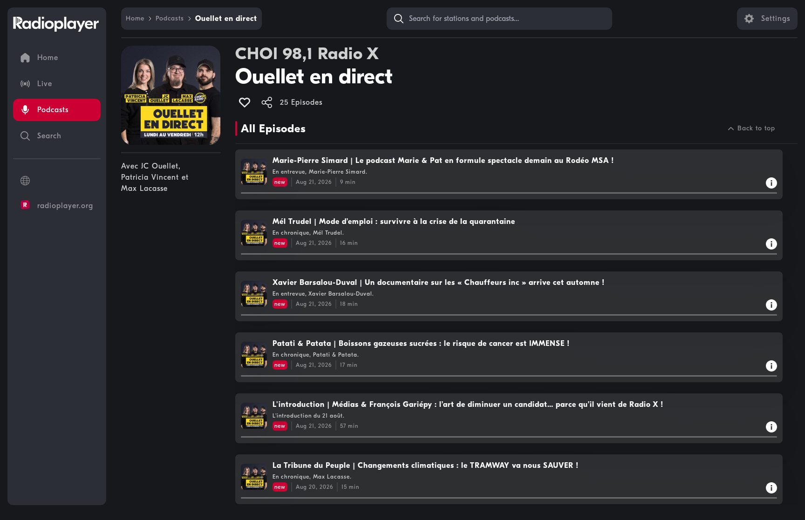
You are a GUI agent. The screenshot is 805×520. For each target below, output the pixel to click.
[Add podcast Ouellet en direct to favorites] (244, 102)
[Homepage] (56, 24)
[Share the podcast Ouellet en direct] (267, 102)
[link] (135, 18)
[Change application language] (57, 180)
